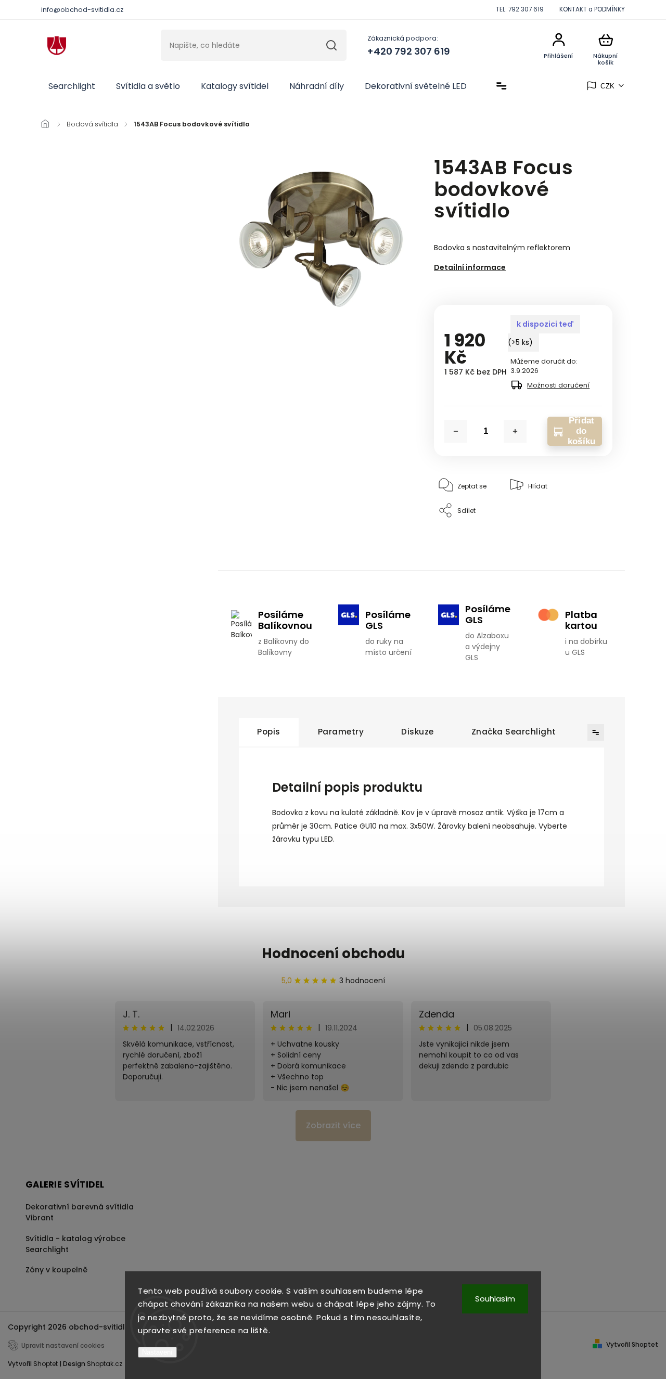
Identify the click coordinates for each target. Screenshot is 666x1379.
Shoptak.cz (104, 1363)
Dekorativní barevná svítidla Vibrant (79, 1212)
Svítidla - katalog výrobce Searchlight (75, 1244)
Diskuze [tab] (417, 731)
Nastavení (157, 1352)
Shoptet (45, 1363)
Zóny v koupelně (56, 1270)
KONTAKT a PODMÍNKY (592, 9)
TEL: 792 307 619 (520, 9)
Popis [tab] (268, 731)
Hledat (332, 45)
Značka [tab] (513, 731)
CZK (607, 86)
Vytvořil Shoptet (632, 1344)
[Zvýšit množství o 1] (515, 431)
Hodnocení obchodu (333, 953)
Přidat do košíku (581, 431)
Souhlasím (495, 1298)
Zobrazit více (333, 1125)
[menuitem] (72, 86)
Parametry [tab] (341, 731)
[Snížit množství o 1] (455, 431)
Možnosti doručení (558, 385)
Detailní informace (470, 267)
